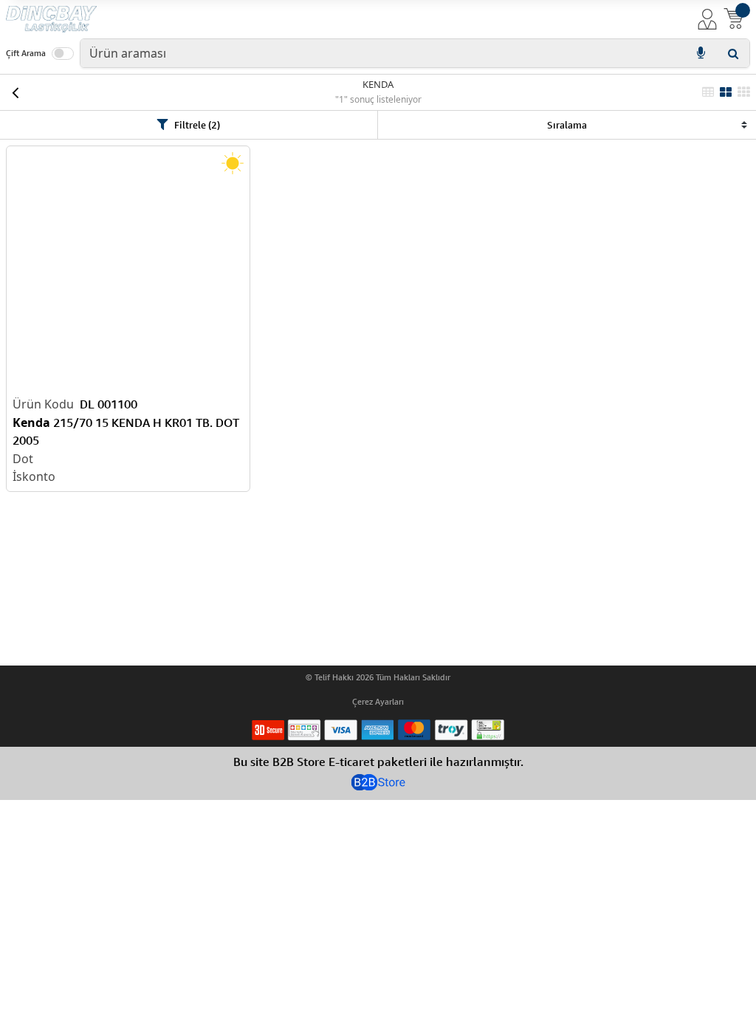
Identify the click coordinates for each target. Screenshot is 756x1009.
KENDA (378, 84)
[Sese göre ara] (700, 53)
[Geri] (15, 92)
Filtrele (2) (197, 124)
